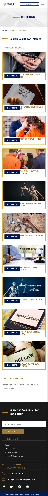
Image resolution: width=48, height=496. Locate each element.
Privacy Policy (11, 452)
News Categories (15, 468)
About (7, 444)
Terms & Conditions (14, 455)
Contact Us (10, 448)
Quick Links (12, 438)
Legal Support (14, 464)
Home (4, 30)
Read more (12, 76)
